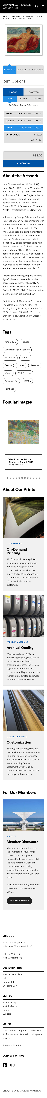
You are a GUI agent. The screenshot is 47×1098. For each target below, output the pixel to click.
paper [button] (13, 92)
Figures (25, 342)
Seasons (34, 365)
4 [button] (16, 478)
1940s (27, 381)
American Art (11, 381)
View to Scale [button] (37, 70)
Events (6, 1010)
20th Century (24, 373)
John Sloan (10, 342)
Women (25, 358)
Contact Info (9, 982)
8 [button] (28, 478)
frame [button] (23, 99)
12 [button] (39, 478)
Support (7, 1014)
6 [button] (22, 478)
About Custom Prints (13, 974)
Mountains (10, 358)
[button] (23, 114)
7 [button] (25, 478)
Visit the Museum (11, 1006)
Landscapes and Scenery (17, 350)
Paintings (9, 389)
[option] (23, 439)
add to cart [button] (23, 163)
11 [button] (36, 478)
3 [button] (13, 478)
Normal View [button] (9, 70)
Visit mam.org (9, 1003)
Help (5, 978)
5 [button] (19, 478)
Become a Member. (12, 1046)
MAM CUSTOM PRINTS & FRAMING (18, 16)
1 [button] (7, 478)
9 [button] (30, 478)
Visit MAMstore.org (12, 958)
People (8, 365)
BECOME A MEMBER (19, 901)
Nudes (21, 365)
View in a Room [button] (23, 70)
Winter (8, 373)
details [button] (37, 99)
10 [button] (33, 478)
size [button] (9, 99)
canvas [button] (34, 92)
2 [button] (10, 478)
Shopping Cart (10, 986)
